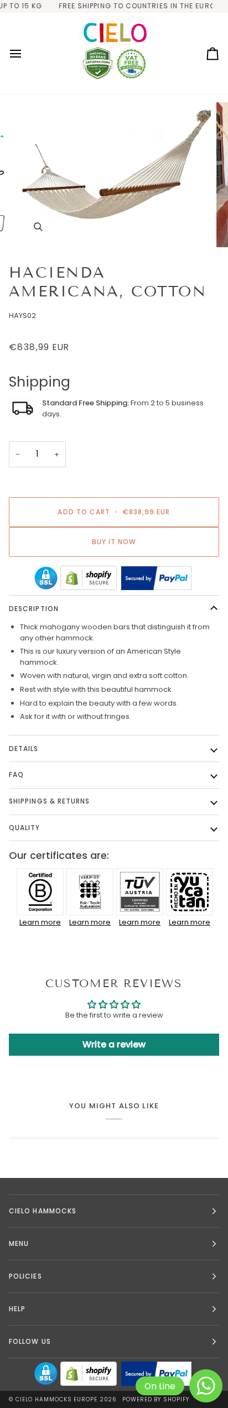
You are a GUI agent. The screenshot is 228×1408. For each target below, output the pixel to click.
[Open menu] (25, 54)
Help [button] (17, 1308)
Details (24, 748)
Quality (24, 827)
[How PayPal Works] (156, 578)
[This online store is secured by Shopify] (88, 578)
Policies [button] (25, 1276)
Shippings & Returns (49, 801)
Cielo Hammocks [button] (42, 1211)
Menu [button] (19, 1243)
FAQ (16, 774)
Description (34, 608)
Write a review (114, 1044)
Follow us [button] (30, 1341)
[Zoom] (38, 226)
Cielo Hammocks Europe (56, 1399)
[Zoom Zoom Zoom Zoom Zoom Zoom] (114, 175)
